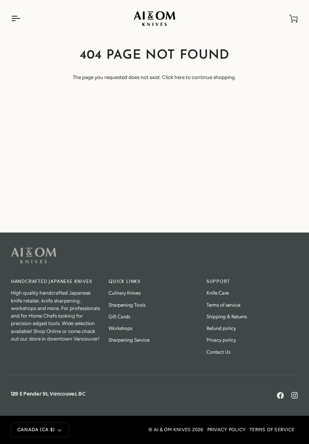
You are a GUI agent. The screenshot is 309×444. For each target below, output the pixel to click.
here (179, 77)
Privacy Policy (226, 429)
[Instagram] (294, 395)
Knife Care (218, 292)
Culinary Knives (125, 292)
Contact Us (218, 351)
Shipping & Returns (227, 316)
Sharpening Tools (127, 304)
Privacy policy (221, 339)
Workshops (120, 328)
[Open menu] (22, 18)
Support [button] (218, 282)
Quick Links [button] (125, 282)
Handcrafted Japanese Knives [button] (51, 282)
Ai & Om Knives (172, 429)
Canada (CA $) (36, 429)
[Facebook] (280, 395)
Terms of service (223, 304)
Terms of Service (271, 429)
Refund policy (221, 328)
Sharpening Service (129, 339)
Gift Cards (119, 316)
